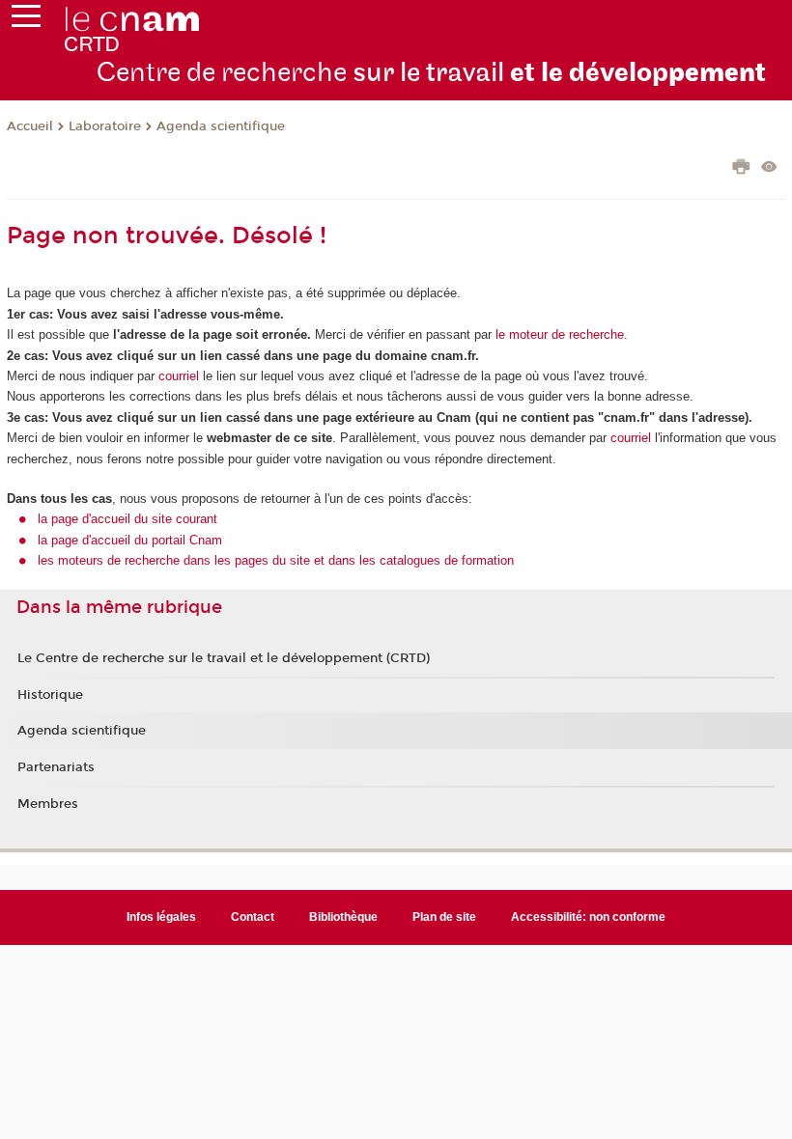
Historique (50, 695)
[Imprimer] (741, 169)
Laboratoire (105, 126)
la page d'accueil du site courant (127, 519)
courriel (178, 376)
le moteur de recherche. (560, 334)
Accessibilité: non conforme (588, 917)
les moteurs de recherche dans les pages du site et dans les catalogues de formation (276, 560)
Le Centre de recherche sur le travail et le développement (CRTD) (223, 658)
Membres (47, 804)
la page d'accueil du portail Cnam (130, 540)
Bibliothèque (343, 917)
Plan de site (444, 917)
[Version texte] (769, 168)
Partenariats (56, 767)
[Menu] (26, 20)
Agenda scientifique (220, 126)
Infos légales (161, 917)
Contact (252, 917)
